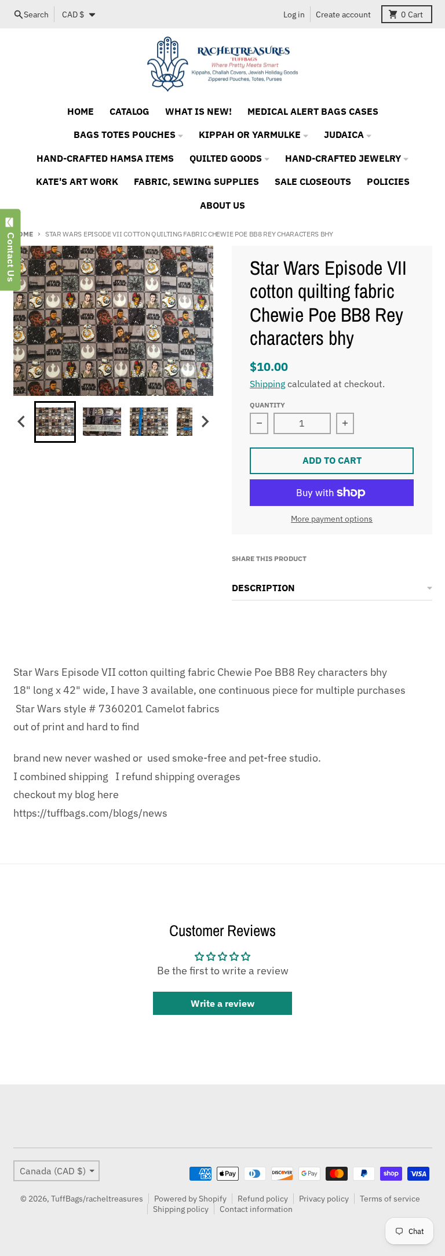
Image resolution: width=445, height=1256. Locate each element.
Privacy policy (324, 1198)
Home (23, 233)
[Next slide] (204, 422)
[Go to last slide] (22, 422)
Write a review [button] (222, 1003)
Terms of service (390, 1198)
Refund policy (263, 1198)
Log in (294, 14)
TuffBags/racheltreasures (97, 1198)
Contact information (256, 1209)
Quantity (267, 404)
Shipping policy (181, 1209)
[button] (55, 422)
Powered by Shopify (190, 1198)
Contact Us (11, 254)
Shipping (267, 383)
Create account (343, 14)
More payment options (332, 519)
